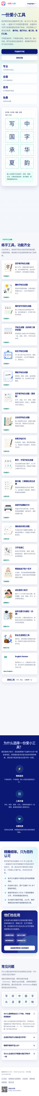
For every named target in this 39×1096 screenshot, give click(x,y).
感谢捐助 (4, 1082)
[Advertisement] (19, 206)
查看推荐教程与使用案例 (19, 948)
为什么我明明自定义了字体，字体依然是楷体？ (17, 1015)
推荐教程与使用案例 (15, 1078)
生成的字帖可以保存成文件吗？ (15, 1037)
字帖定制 (25, 1078)
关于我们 (4, 1078)
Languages (31, 3)
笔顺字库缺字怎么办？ (12, 1045)
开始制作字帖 (20, 51)
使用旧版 (19, 58)
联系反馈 (11, 1082)
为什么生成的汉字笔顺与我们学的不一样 (17, 1055)
